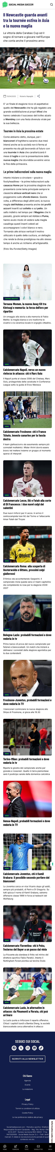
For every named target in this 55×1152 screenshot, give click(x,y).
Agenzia (27, 1081)
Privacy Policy (27, 1104)
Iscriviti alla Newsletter (27, 1059)
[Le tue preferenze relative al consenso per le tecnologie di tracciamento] (52, 864)
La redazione (27, 1089)
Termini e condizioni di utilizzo (27, 1108)
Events (27, 1085)
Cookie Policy (27, 1113)
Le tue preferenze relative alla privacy (27, 1117)
